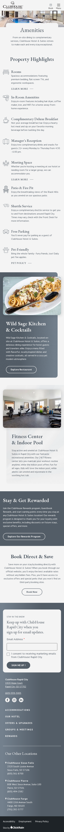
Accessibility (9, 821)
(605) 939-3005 (13, 693)
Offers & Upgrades (19, 722)
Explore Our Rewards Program (24, 536)
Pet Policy (18, 263)
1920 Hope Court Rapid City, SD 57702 (15, 684)
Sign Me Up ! (18, 665)
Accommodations (17, 709)
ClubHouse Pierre (17, 780)
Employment (25, 821)
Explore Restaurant (21, 369)
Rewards (11, 736)
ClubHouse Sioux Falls (20, 762)
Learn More (19, 88)
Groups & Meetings (19, 729)
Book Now (31, 591)
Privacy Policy (42, 821)
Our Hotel (12, 716)
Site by (6, 827)
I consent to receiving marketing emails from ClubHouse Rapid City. (33, 655)
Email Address (15, 639)
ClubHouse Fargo (17, 798)
